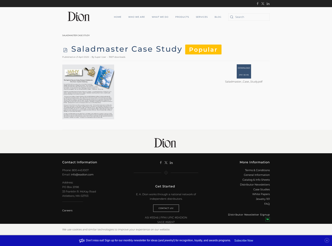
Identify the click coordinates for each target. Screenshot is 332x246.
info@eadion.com (82, 174)
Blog (218, 17)
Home (117, 17)
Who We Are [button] (136, 17)
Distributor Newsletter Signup (249, 214)
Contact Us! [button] (166, 208)
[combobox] (249, 17)
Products (182, 17)
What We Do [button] (160, 17)
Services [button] (202, 17)
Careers (67, 210)
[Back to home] (80, 17)
